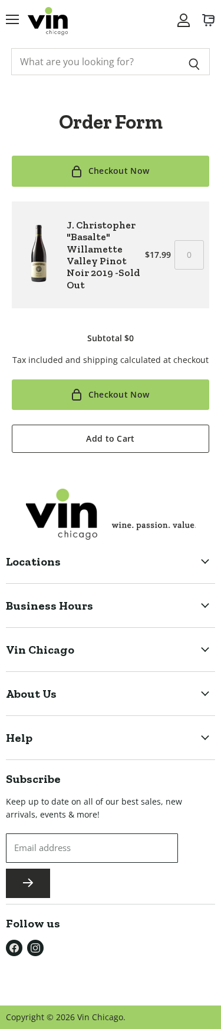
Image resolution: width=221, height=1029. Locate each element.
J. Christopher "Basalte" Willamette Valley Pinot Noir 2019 (103, 255)
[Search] (194, 61)
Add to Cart (110, 438)
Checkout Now (118, 170)
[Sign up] (28, 883)
